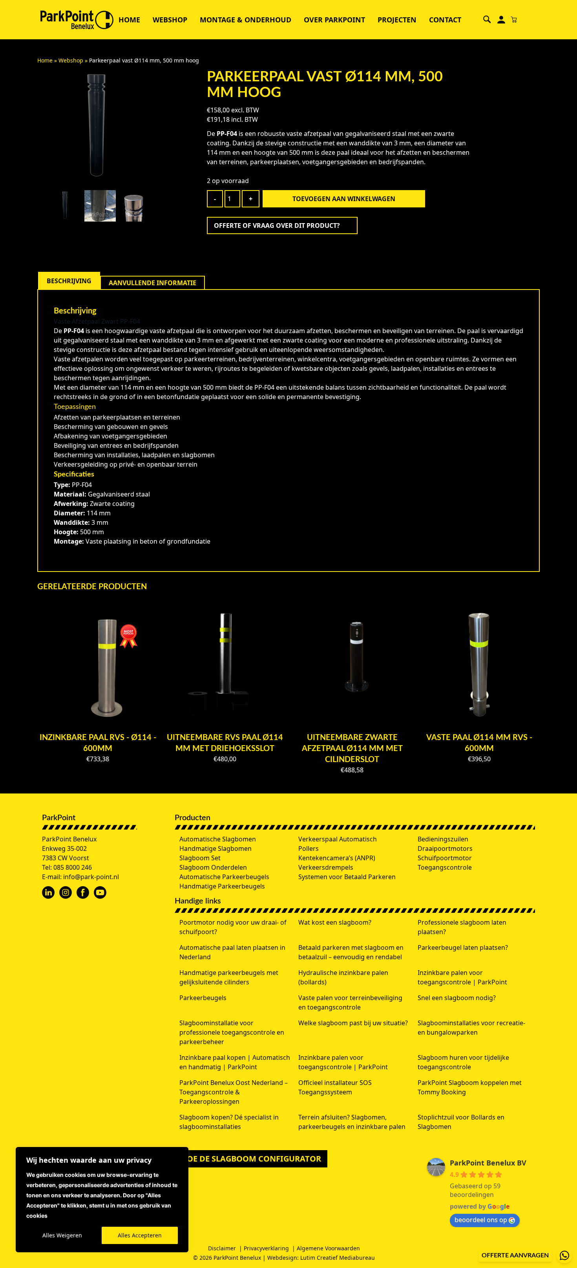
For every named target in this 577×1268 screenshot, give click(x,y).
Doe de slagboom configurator (251, 1158)
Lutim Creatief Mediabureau (337, 1257)
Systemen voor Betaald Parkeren (347, 876)
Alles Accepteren (140, 1235)
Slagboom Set (200, 858)
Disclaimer (222, 1248)
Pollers (308, 848)
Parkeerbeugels (202, 997)
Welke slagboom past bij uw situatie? (353, 1023)
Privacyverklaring (266, 1248)
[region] (102, 1199)
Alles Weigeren (62, 1235)
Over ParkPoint (334, 19)
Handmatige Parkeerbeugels (222, 886)
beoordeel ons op (481, 1219)
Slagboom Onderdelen (213, 867)
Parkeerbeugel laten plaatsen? (463, 947)
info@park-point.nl (91, 876)
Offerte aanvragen (515, 1255)
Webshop (170, 19)
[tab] (69, 281)
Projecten (397, 19)
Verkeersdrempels (325, 867)
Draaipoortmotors (445, 848)
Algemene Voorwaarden (328, 1248)
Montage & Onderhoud (245, 19)
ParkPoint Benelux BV (488, 1162)
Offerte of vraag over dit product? (277, 225)
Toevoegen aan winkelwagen (343, 198)
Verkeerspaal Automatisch (337, 839)
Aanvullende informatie (152, 283)
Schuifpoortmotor (445, 858)
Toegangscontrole (445, 867)
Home (129, 19)
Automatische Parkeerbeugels (224, 876)
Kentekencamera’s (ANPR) (336, 858)
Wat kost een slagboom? (334, 922)
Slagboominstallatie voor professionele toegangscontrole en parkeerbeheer (231, 1032)
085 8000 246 (72, 867)
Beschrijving (69, 281)
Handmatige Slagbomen (215, 848)
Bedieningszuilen (443, 839)
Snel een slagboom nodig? (457, 997)
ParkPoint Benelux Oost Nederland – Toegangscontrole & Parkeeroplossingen (233, 1092)
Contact (445, 19)
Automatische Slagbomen (217, 839)
